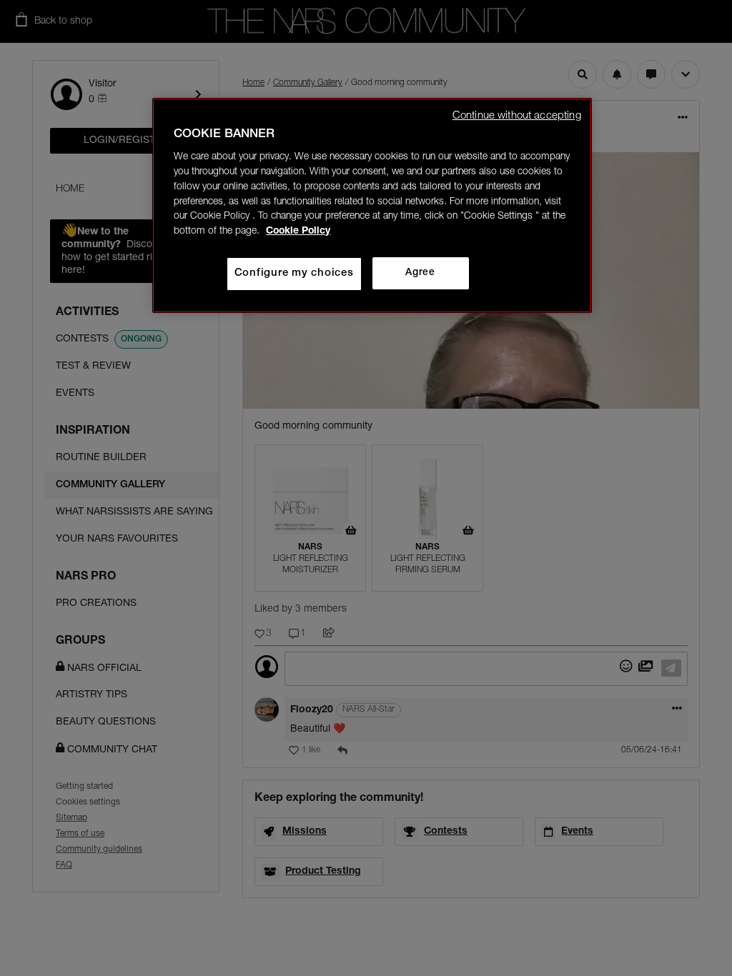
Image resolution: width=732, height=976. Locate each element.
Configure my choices (294, 273)
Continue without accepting (516, 116)
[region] (371, 205)
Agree (420, 273)
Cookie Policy (298, 231)
